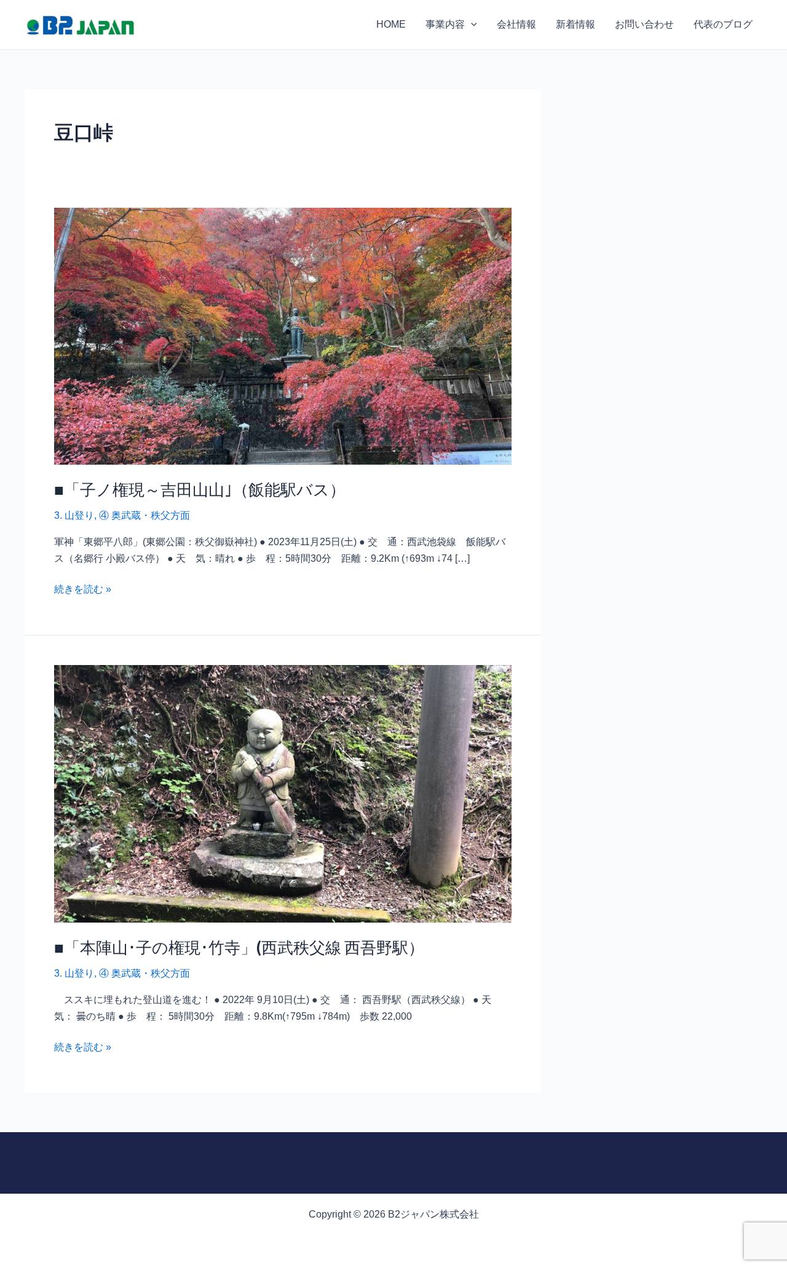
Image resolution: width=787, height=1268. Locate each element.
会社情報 (516, 24)
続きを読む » (82, 587)
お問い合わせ (644, 24)
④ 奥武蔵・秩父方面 (144, 515)
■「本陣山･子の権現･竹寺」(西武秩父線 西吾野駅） (239, 947)
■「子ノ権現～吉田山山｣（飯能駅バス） (200, 489)
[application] (471, 24)
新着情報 (575, 24)
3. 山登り (74, 515)
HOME (391, 24)
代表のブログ (723, 24)
